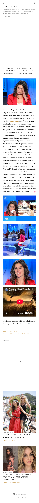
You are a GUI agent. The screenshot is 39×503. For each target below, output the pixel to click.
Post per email (13, 331)
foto (29, 333)
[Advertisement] (19, 40)
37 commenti (12, 440)
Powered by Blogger (21, 494)
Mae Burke (25, 497)
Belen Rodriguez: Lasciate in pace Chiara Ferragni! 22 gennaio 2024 (17, 477)
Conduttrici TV (10, 7)
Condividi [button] (5, 331)
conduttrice (11, 333)
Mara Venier (14, 121)
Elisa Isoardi (25, 333)
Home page (8, 17)
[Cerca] (35, 3)
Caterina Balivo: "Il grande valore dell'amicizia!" (17, 436)
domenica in (18, 333)
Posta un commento (14, 482)
